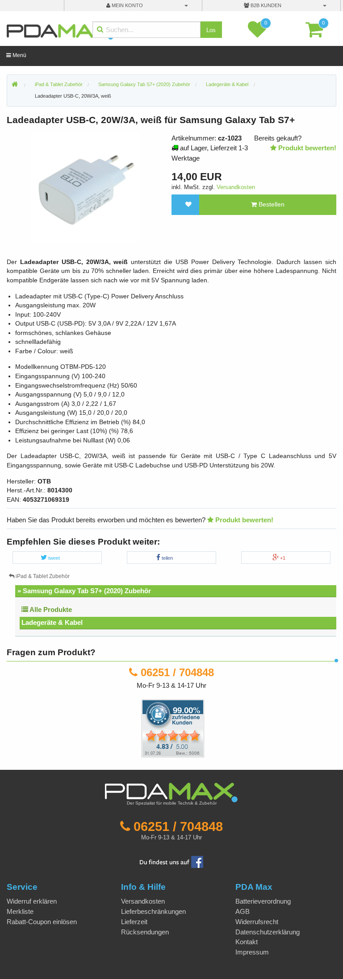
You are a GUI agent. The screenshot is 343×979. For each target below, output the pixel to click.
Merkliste (20, 911)
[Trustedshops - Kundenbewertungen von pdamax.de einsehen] (140, 727)
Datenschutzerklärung (267, 932)
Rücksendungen (145, 932)
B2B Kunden (265, 5)
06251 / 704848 (177, 672)
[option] (86, 187)
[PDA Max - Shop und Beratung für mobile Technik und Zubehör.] (15, 84)
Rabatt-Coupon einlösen (42, 921)
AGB (242, 911)
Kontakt (246, 942)
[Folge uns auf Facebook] (171, 861)
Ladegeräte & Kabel (52, 622)
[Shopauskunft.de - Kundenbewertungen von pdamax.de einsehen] (173, 727)
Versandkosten (236, 187)
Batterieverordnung (263, 901)
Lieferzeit (134, 921)
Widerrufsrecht (256, 921)
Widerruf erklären (32, 901)
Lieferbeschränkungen (153, 911)
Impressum (252, 952)
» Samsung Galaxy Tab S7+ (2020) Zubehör (84, 591)
